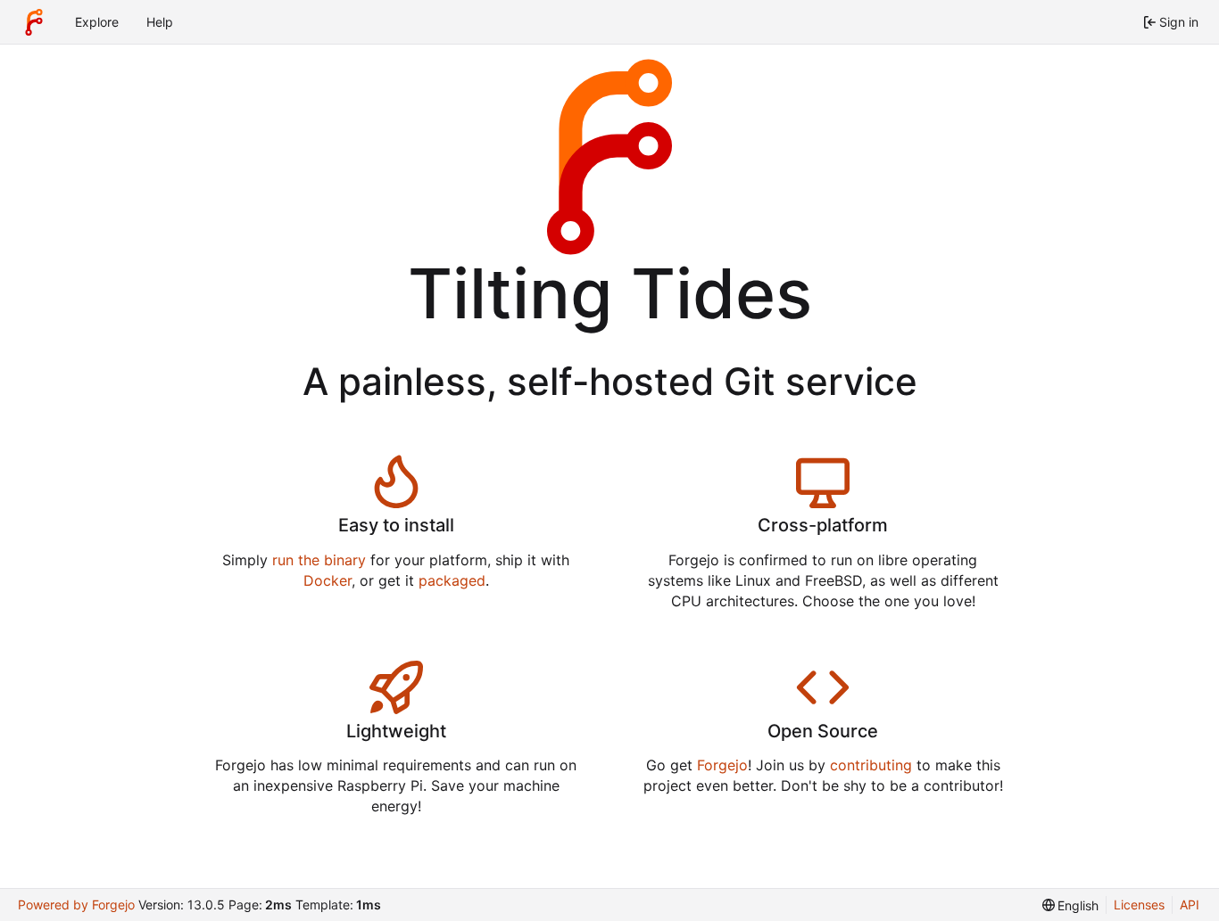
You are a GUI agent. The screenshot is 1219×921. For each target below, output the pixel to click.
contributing (871, 765)
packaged (452, 580)
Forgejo (722, 765)
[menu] (1070, 905)
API (1189, 904)
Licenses (1139, 904)
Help (159, 21)
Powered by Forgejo (76, 904)
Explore (97, 21)
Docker (327, 580)
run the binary (319, 560)
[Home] (34, 22)
